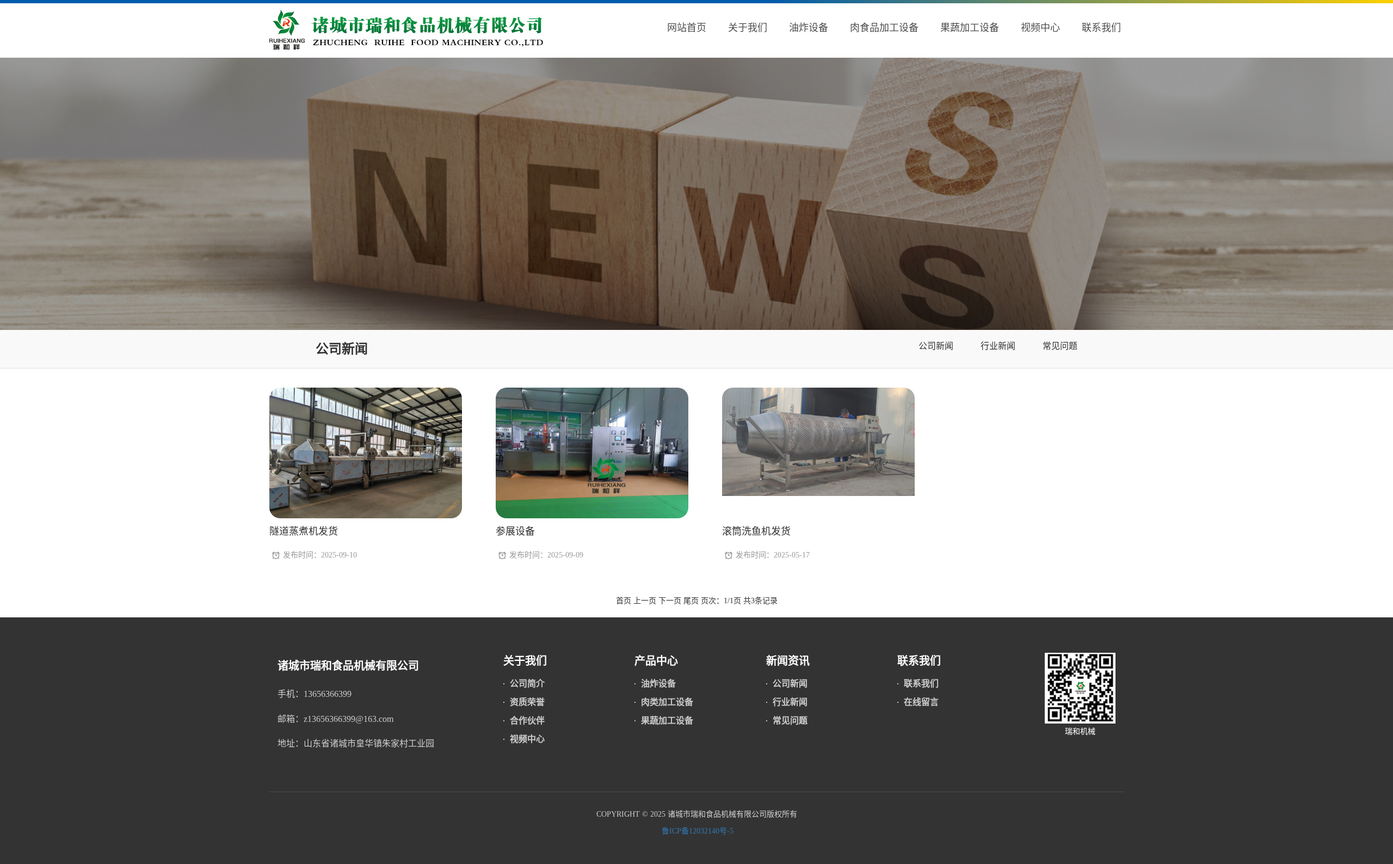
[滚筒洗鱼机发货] (818, 441)
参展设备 (515, 531)
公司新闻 (342, 349)
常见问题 (1060, 346)
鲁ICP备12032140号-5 (696, 831)
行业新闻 (998, 346)
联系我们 (1101, 27)
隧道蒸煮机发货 (303, 531)
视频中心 (1040, 27)
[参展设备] (592, 459)
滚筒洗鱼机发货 (756, 531)
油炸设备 (808, 27)
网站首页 (686, 27)
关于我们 (747, 27)
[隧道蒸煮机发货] (365, 459)
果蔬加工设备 (969, 27)
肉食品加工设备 (884, 27)
